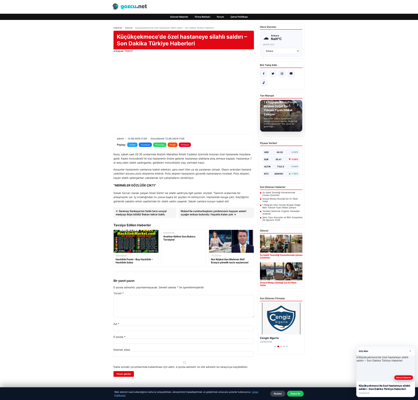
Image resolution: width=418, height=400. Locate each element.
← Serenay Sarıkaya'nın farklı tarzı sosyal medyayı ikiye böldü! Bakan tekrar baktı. (141, 212)
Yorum (118, 293)
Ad (116, 324)
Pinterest (185, 145)
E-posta (119, 336)
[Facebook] (263, 73)
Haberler (117, 27)
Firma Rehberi (202, 16)
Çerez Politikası (239, 16)
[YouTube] (291, 73)
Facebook (145, 145)
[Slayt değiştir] (275, 346)
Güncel (128, 27)
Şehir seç (269, 44)
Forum (220, 16)
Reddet (278, 393)
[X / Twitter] (273, 73)
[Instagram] (282, 73)
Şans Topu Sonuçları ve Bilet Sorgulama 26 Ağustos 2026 (282, 218)
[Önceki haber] (290, 105)
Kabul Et (295, 393)
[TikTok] (263, 83)
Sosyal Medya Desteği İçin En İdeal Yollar (280, 200)
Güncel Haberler (179, 16)
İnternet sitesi (121, 349)
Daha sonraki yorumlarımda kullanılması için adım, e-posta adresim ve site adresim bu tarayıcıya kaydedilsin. (180, 366)
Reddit (173, 145)
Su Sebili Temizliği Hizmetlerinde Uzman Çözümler (278, 193)
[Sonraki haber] (297, 105)
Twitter (132, 145)
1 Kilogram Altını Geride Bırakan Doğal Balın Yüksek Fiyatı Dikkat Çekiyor (281, 206)
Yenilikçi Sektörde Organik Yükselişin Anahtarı (281, 212)
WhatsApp (159, 145)
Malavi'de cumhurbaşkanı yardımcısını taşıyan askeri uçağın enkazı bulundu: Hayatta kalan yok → (213, 212)
